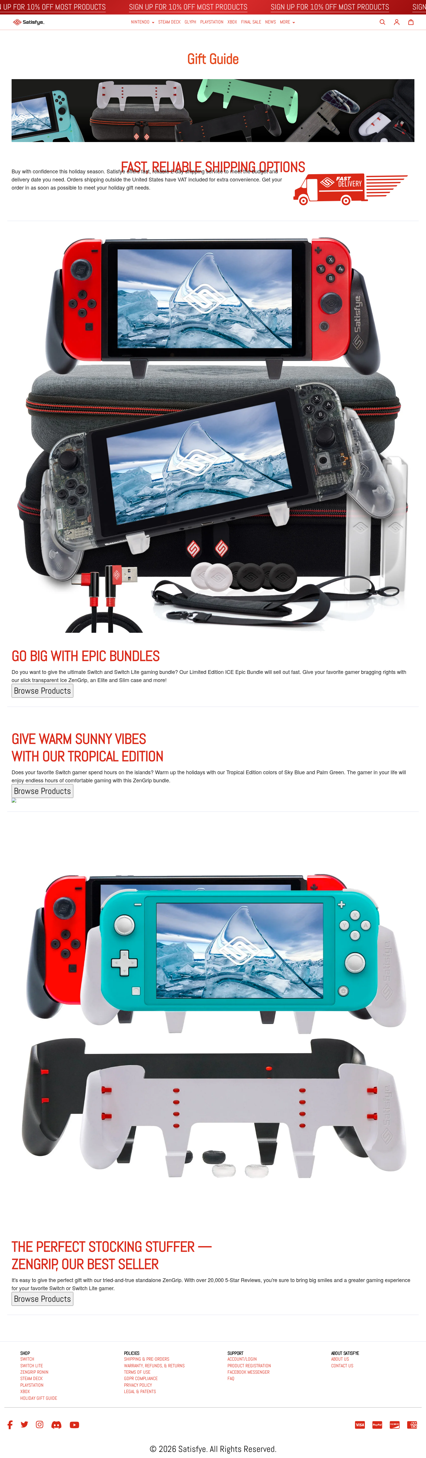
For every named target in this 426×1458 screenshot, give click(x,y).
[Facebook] (10, 1425)
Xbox (232, 22)
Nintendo (141, 22)
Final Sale (251, 22)
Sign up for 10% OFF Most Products (188, 7)
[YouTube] (75, 1425)
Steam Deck (169, 22)
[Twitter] (25, 1425)
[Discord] (57, 1425)
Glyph (190, 22)
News (270, 22)
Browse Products (42, 690)
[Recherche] (382, 22)
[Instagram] (40, 1425)
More (285, 22)
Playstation (211, 22)
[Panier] (410, 22)
